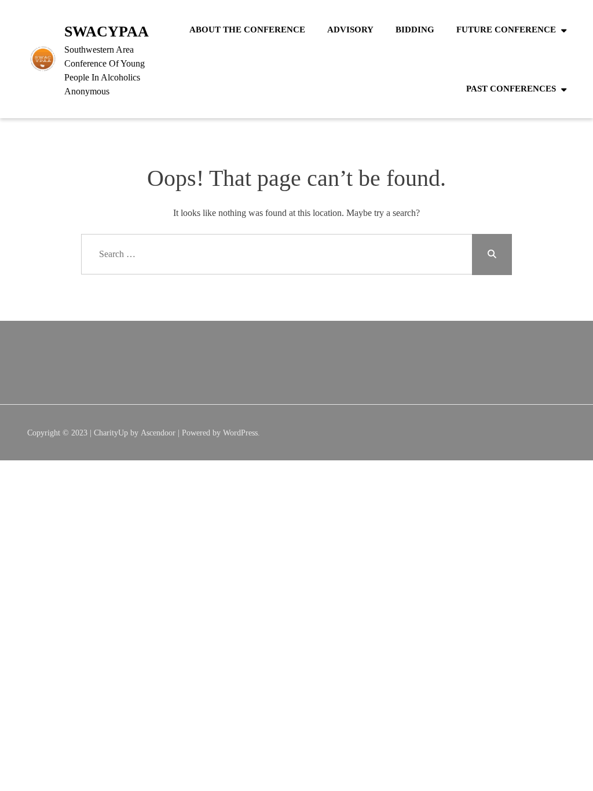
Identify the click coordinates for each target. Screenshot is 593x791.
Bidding (415, 29)
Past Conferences (511, 88)
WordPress (240, 433)
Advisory (350, 29)
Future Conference (506, 29)
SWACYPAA (106, 31)
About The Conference (247, 29)
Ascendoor (158, 433)
